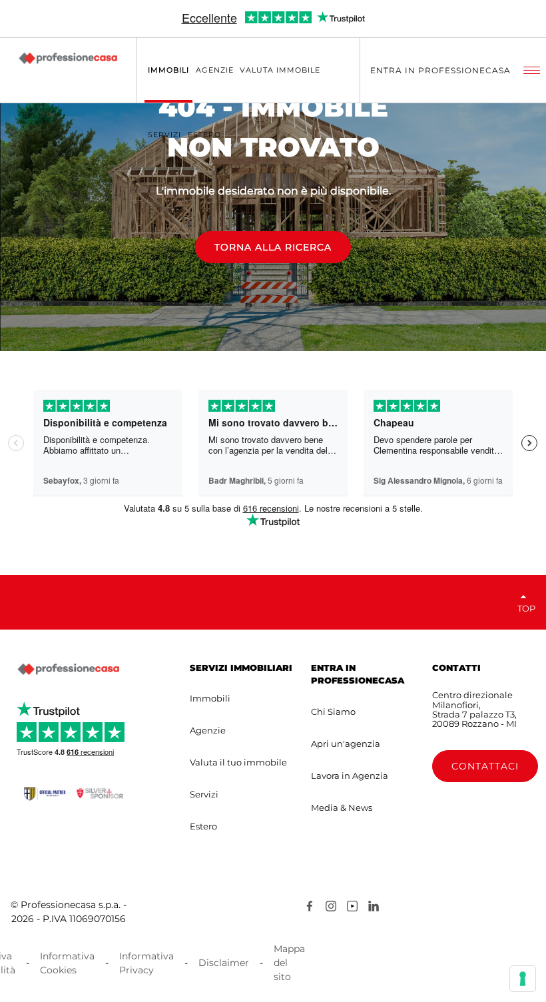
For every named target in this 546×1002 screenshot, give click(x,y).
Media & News (341, 807)
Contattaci (485, 766)
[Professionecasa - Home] (68, 58)
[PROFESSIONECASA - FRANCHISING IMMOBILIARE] (68, 670)
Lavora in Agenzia (349, 775)
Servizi (204, 794)
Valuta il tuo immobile (238, 762)
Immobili (210, 698)
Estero (203, 826)
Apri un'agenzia (345, 743)
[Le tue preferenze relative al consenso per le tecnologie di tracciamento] (522, 978)
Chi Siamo (333, 711)
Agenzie (208, 730)
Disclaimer (223, 963)
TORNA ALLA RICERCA (273, 247)
